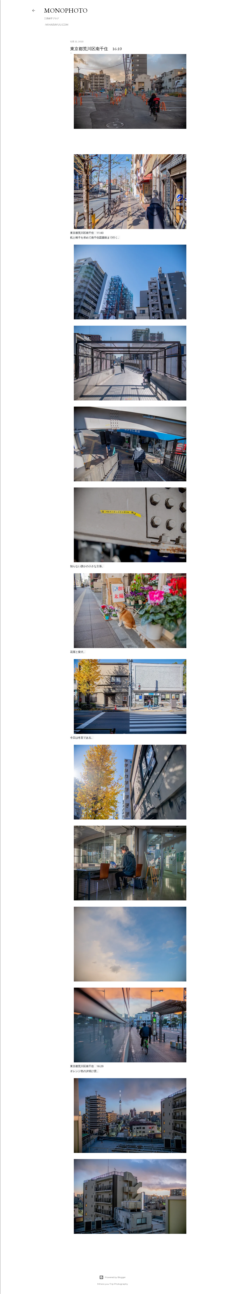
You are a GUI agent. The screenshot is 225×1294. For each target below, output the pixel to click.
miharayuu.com (56, 24)
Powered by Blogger (115, 1277)
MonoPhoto (66, 10)
